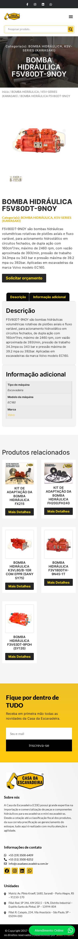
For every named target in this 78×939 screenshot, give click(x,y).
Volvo (11, 414)
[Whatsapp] (51, 4)
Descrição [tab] (18, 297)
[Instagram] (35, 4)
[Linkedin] (43, 4)
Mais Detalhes (19, 512)
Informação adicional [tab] (49, 297)
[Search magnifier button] (70, 29)
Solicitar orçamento (24, 278)
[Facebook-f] (27, 4)
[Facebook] (7, 871)
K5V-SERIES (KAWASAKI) (48, 48)
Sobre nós (12, 797)
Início (5, 91)
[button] (70, 16)
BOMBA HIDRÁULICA (45, 46)
